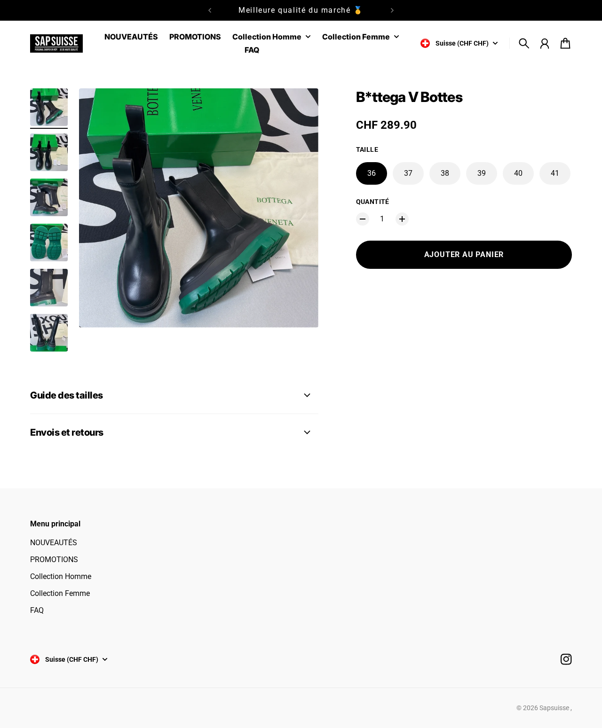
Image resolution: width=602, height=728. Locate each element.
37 (408, 173)
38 (445, 173)
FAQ (37, 610)
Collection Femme (60, 593)
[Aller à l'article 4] (49, 242)
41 (555, 173)
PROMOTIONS (54, 559)
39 (481, 173)
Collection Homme (60, 576)
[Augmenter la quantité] (402, 219)
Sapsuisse (554, 708)
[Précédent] (209, 10)
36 (371, 173)
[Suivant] (392, 10)
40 (518, 173)
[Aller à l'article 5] (49, 287)
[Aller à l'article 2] (49, 152)
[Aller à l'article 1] (49, 107)
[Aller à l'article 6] (49, 333)
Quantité (372, 201)
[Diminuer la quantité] (362, 219)
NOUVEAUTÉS (53, 542)
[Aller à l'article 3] (49, 197)
